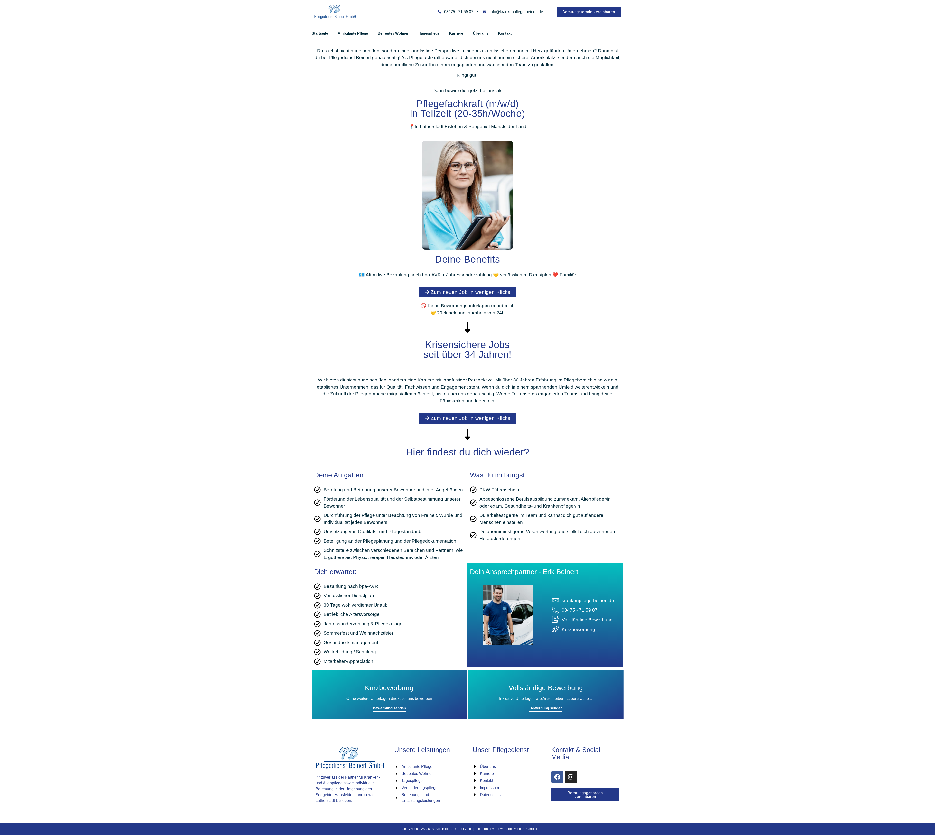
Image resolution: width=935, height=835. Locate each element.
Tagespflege (429, 33)
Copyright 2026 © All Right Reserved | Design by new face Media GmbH (470, 829)
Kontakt (505, 33)
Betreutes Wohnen (393, 33)
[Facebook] (557, 777)
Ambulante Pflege (353, 33)
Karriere (456, 33)
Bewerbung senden (389, 708)
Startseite (320, 33)
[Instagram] (571, 777)
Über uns (480, 33)
